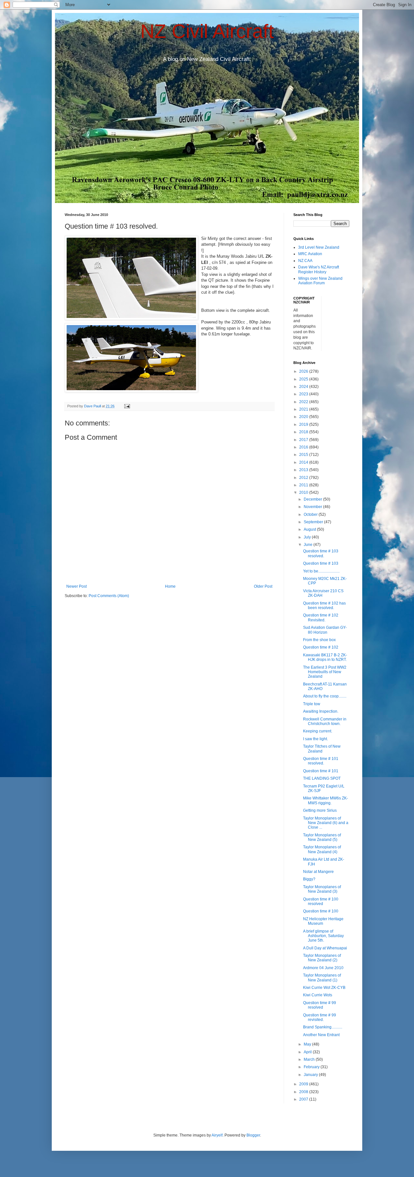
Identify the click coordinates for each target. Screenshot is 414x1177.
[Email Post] (127, 406)
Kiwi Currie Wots (317, 995)
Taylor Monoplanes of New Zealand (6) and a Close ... (325, 823)
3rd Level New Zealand (318, 247)
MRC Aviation (310, 254)
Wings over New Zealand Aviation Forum (320, 280)
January (311, 1074)
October (311, 514)
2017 (304, 439)
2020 (304, 416)
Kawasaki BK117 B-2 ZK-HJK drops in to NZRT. (325, 657)
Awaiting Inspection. (320, 711)
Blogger (253, 1135)
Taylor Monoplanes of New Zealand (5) (322, 837)
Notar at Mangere (318, 871)
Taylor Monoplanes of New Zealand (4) (322, 849)
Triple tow (311, 704)
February (312, 1067)
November (313, 506)
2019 (304, 424)
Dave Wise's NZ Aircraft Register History (318, 269)
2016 (304, 447)
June (308, 544)
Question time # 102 (320, 647)
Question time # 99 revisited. (319, 1017)
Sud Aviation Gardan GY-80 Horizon (325, 629)
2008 (304, 1092)
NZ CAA (305, 260)
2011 (304, 485)
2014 (304, 462)
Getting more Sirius (320, 810)
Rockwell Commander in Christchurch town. (324, 721)
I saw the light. (315, 739)
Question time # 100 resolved (320, 901)
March (310, 1059)
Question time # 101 (320, 771)
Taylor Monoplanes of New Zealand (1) (322, 977)
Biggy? (309, 879)
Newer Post (76, 586)
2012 (304, 477)
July (308, 537)
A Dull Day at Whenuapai (325, 948)
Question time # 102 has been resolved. (324, 605)
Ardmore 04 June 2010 (323, 968)
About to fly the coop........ (324, 696)
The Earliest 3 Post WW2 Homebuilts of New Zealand (324, 672)
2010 (304, 492)
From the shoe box (319, 640)
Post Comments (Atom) (109, 596)
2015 (304, 454)
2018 (304, 432)
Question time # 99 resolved (319, 1005)
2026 (304, 371)
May (308, 1044)
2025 (304, 379)
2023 (304, 394)
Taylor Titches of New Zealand (322, 748)
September (314, 522)
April (308, 1052)
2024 (304, 386)
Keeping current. (317, 731)
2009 (304, 1084)
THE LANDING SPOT (322, 778)
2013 (304, 470)
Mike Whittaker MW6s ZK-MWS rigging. (325, 800)
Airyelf (217, 1135)
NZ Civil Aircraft (207, 31)
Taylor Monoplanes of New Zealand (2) (322, 957)
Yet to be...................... (321, 571)
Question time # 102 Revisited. (320, 617)
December (313, 499)
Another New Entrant (321, 1035)
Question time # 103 (320, 563)
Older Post (263, 586)
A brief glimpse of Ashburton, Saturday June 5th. (323, 936)
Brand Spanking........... (322, 1027)
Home (170, 586)
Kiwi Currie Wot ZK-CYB (324, 987)
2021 (304, 409)
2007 (304, 1099)
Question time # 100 (320, 911)
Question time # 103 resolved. (320, 553)
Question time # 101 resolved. (320, 760)
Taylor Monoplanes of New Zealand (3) (322, 889)
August (310, 529)
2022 (304, 402)
